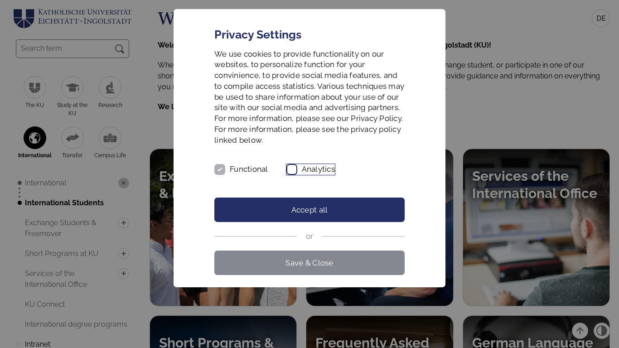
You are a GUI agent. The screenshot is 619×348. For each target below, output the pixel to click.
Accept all (309, 209)
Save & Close (309, 262)
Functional (249, 169)
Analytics (318, 169)
